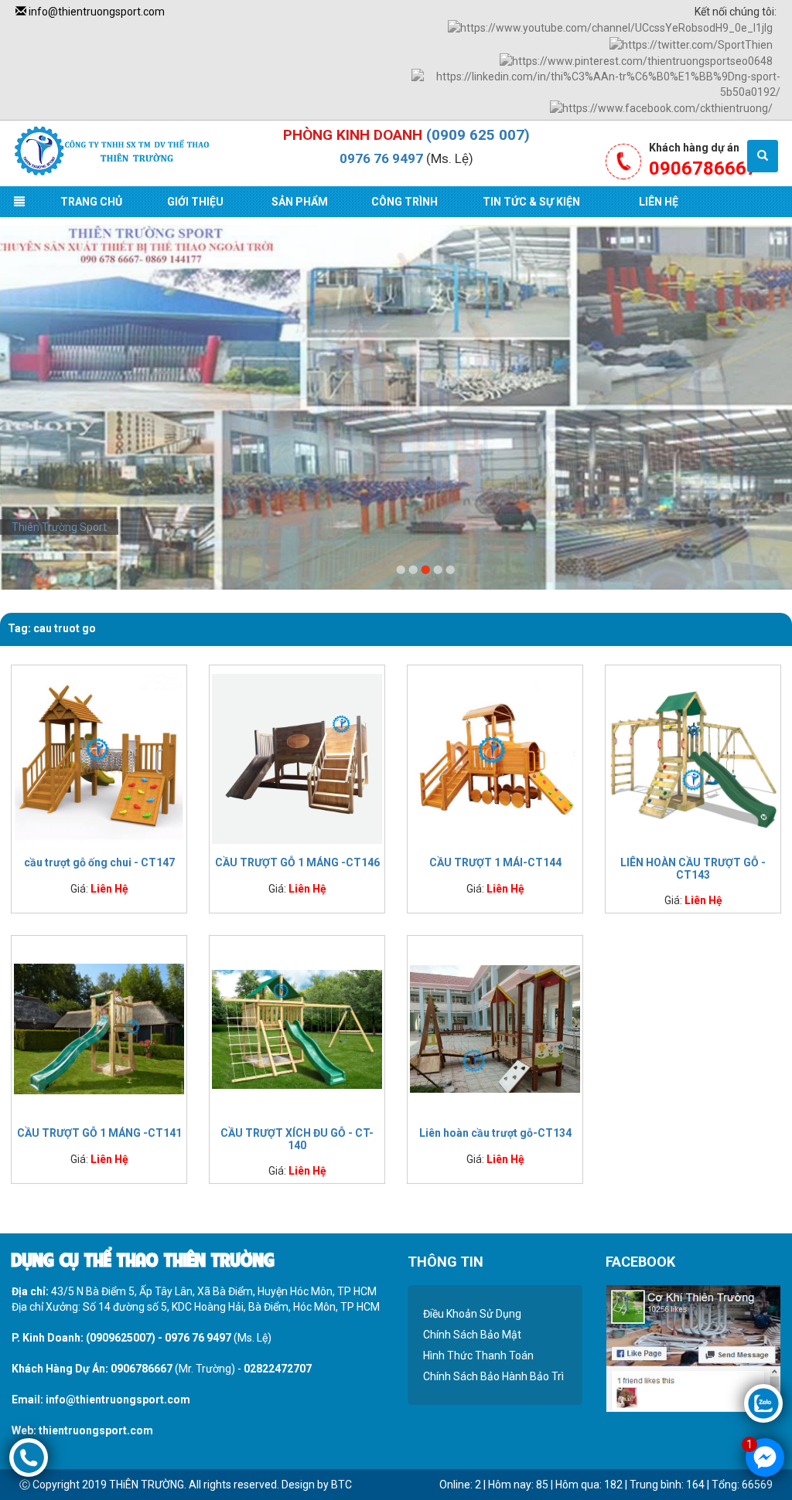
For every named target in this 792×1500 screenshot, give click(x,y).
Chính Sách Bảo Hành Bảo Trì (493, 1376)
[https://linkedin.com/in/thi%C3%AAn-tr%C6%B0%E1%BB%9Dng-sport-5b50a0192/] (595, 83)
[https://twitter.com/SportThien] (691, 43)
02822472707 (278, 1368)
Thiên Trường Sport (59, 527)
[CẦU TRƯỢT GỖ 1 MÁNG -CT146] (297, 757)
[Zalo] (763, 1402)
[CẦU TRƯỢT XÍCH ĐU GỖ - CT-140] (297, 1028)
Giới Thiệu (195, 202)
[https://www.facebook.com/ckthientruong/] (661, 107)
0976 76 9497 (381, 158)
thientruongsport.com (96, 1430)
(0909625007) (120, 1338)
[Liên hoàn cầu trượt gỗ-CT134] (495, 1028)
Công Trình (404, 202)
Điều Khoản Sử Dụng (472, 1314)
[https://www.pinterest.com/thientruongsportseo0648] (636, 60)
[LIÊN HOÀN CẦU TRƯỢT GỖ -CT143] (693, 757)
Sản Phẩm (299, 202)
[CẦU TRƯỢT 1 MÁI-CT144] (495, 757)
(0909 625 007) (478, 135)
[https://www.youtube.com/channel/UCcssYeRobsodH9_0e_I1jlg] (610, 27)
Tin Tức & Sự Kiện (531, 202)
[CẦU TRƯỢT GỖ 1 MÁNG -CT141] (99, 1028)
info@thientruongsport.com (95, 11)
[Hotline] (28, 1457)
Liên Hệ (658, 202)
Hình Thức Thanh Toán (478, 1355)
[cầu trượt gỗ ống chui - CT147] (99, 757)
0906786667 (141, 1368)
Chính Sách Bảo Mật (472, 1334)
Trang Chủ (91, 202)
